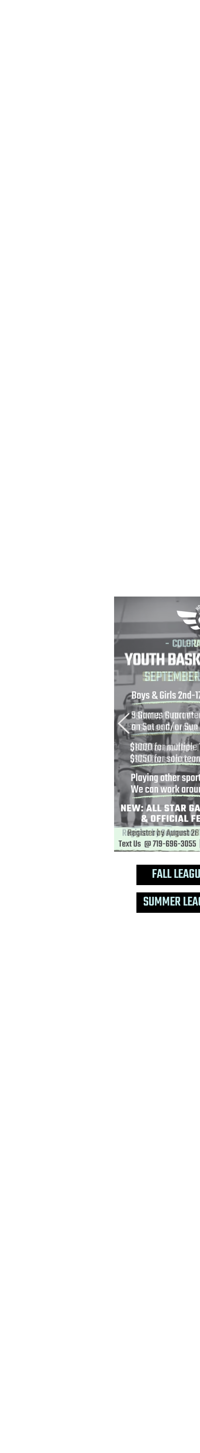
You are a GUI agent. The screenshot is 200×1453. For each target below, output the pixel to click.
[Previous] (124, 724)
